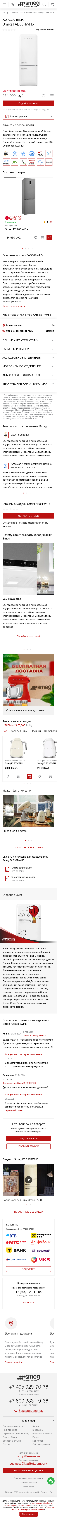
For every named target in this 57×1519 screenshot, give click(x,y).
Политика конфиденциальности (28, 1478)
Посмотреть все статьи (28, 847)
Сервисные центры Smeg (16, 1433)
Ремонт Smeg (10, 1437)
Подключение (10, 1430)
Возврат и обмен (12, 1441)
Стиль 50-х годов (14, 725)
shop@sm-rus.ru (28, 1456)
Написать (28, 1302)
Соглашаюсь (28, 1514)
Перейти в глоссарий (28, 636)
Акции (36, 1426)
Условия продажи (28, 1482)
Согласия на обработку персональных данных (33, 1508)
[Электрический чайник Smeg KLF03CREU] (19, 748)
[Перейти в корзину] (52, 4)
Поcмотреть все (29, 1146)
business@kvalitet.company (28, 1463)
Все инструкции (18, 116)
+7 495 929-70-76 (28, 1386)
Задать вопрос (28, 1138)
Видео (36, 1437)
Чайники (36, 731)
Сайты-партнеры (41, 1444)
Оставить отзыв (28, 516)
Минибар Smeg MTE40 (34, 1035)
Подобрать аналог (28, 103)
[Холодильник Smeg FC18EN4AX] (28, 196)
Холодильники (19, 731)
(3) (51, 222)
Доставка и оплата (13, 1426)
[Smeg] (29, 4)
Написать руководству (28, 1470)
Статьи (6, 1444)
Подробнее (28, 1269)
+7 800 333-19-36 (28, 1400)
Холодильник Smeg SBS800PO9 (19, 1083)
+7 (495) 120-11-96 (28, 1292)
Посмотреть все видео (28, 1212)
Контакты (38, 1441)
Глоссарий (38, 1430)
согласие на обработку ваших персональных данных (28, 1504)
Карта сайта (28, 1487)
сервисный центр (14, 1110)
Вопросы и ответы (42, 1433)
